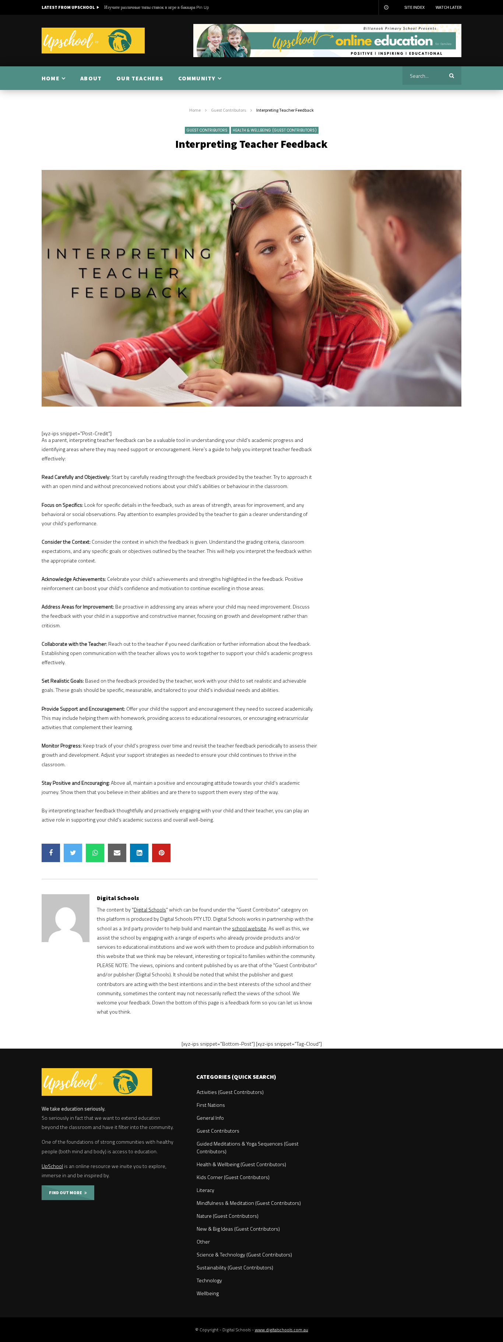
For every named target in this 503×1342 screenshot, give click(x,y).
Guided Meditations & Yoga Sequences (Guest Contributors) (248, 1147)
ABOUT (91, 78)
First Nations (211, 1105)
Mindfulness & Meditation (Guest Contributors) (249, 1203)
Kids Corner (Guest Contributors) (233, 1177)
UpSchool (52, 1166)
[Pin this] (161, 853)
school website (249, 928)
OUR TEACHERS (139, 78)
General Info (210, 1118)
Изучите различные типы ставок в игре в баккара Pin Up (156, 7)
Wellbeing (208, 1293)
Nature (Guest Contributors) (227, 1216)
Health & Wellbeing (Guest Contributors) (275, 130)
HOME (51, 78)
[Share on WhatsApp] (95, 853)
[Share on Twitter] (73, 853)
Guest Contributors (228, 110)
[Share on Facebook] (51, 853)
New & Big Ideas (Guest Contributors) (238, 1229)
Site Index (414, 7)
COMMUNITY (197, 78)
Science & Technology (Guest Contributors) (244, 1254)
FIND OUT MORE (66, 1192)
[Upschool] (93, 40)
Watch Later (448, 7)
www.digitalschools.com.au (281, 1329)
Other (203, 1241)
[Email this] (117, 853)
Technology (209, 1280)
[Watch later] (386, 7)
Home (195, 110)
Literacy (205, 1190)
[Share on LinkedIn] (139, 853)
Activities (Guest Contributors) (230, 1092)
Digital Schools (118, 898)
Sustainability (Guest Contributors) (235, 1267)
